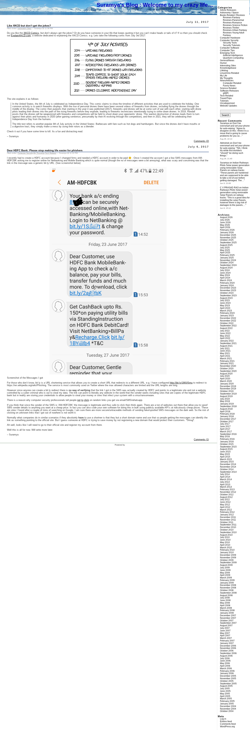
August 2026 (226, 217)
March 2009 (226, 577)
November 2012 (228, 492)
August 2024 (226, 267)
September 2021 (228, 343)
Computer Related (232, 83)
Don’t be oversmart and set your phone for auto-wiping (235, 126)
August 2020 (226, 373)
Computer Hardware (230, 38)
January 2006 (227, 673)
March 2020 (226, 381)
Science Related (228, 88)
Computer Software (229, 48)
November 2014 (228, 467)
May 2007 (225, 633)
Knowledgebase (228, 68)
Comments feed (228, 724)
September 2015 (228, 446)
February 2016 (227, 439)
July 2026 (225, 220)
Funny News (229, 85)
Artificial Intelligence (233, 55)
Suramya (224, 123)
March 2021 (226, 358)
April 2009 (225, 575)
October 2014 (227, 469)
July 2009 (225, 567)
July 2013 (225, 482)
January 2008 (227, 613)
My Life (223, 75)
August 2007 (226, 625)
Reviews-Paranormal (233, 20)
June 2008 (225, 600)
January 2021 (227, 363)
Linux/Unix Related (229, 73)
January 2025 (227, 257)
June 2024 (225, 273)
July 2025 (225, 247)
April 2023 (225, 308)
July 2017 (225, 424)
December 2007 (228, 615)
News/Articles (227, 80)
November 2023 (228, 290)
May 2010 (225, 542)
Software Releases (229, 90)
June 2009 (225, 570)
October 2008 (227, 590)
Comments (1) (201, 439)
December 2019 (228, 386)
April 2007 (225, 635)
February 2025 (227, 255)
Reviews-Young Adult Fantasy (233, 34)
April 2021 (225, 356)
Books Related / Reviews (232, 15)
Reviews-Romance (232, 22)
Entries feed (226, 721)
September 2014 (228, 472)
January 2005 (227, 703)
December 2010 (228, 527)
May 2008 (225, 603)
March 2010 (226, 547)
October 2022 (227, 323)
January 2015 (227, 461)
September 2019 (228, 393)
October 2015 (227, 444)
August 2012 (226, 497)
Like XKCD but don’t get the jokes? (29, 25)
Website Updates (228, 105)
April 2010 (225, 545)
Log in (223, 719)
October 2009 (227, 560)
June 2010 (225, 540)
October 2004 (227, 711)
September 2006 (228, 653)
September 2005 (228, 683)
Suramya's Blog (117, 5)
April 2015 (225, 456)
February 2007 (227, 640)
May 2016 (225, 436)
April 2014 (225, 477)
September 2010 (228, 532)
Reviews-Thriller (231, 27)
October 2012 (227, 494)
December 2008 (228, 585)
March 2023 (226, 310)
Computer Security (25, 153)
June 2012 (225, 502)
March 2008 (226, 608)
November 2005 (228, 678)
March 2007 (226, 638)
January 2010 (227, 552)
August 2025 (226, 245)
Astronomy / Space (229, 12)
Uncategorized (227, 103)
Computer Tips (227, 50)
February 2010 (227, 550)
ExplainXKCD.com (21, 35)
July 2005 (225, 688)
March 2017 (226, 431)
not (79, 400)
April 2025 (225, 252)
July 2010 (225, 537)
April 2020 (225, 378)
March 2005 (226, 698)
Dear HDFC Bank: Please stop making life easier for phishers (45, 150)
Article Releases (228, 10)
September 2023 (228, 295)
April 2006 (225, 666)
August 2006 (226, 656)
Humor (223, 63)
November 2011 (228, 520)
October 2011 (226, 522)
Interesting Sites (24, 28)
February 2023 (227, 313)
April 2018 (225, 411)
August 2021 (226, 346)
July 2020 (225, 376)
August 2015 (226, 449)
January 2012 (227, 514)
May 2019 (225, 401)
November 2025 (228, 237)
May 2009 (225, 572)
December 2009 (228, 555)
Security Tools (230, 42)
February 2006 (227, 671)
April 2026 (225, 227)
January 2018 (227, 416)
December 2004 (228, 706)
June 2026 (225, 222)
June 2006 (225, 661)
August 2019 (226, 396)
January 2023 (227, 315)
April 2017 (225, 429)
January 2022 (227, 341)
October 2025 (227, 240)
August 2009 (226, 565)
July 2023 (225, 300)
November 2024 (228, 260)
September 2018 (228, 406)
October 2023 (227, 293)
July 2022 (225, 330)
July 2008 (225, 597)
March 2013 (226, 487)
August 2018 (226, 409)
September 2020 (228, 371)
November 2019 (228, 388)
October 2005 (227, 681)
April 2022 (225, 338)
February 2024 (227, 283)
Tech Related (50, 153)
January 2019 (227, 404)
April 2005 (225, 696)
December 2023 (228, 288)
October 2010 (227, 530)
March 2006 (226, 668)
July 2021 (225, 348)
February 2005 (227, 701)
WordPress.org (227, 726)
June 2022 (225, 333)
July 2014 (225, 474)
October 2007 (227, 620)
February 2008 (227, 610)
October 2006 (227, 650)
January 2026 (227, 232)
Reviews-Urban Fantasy (235, 30)
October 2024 (227, 262)
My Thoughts (38, 153)
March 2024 (226, 280)
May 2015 (225, 454)
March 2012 (226, 509)
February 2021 (227, 361)
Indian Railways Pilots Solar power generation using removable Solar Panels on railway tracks (234, 166)
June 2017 (225, 426)
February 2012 (227, 512)
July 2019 (225, 399)
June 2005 (225, 691)
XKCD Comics (31, 33)
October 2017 (227, 421)
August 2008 (226, 595)
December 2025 (228, 235)
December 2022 (228, 318)
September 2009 (228, 562)
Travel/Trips (226, 98)
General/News (227, 60)
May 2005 (225, 693)
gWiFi (226, 93)
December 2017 (228, 419)
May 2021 (225, 353)
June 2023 (225, 303)
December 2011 (228, 517)
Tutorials (224, 101)
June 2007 (225, 630)
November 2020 (228, 366)
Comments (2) (201, 141)
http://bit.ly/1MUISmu (181, 383)
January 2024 (227, 285)
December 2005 (228, 676)
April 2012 (225, 507)
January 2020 (227, 383)
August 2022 (226, 328)
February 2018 (227, 414)
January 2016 (227, 441)
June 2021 (225, 351)
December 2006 (228, 646)
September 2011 (228, 524)
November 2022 (228, 320)
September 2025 (228, 242)
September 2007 (228, 623)
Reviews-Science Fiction (235, 25)
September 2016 (228, 434)
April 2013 (225, 484)
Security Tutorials (231, 45)
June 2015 (225, 451)
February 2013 (227, 489)
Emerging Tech (227, 53)
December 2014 (228, 464)
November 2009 (228, 557)
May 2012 (225, 504)
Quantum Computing (233, 58)
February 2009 (227, 580)
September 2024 (228, 265)
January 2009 (227, 583)
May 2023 (225, 305)
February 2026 (227, 230)
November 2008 (228, 587)
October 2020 (227, 368)
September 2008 (228, 593)
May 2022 (225, 336)
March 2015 (226, 459)
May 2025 (225, 250)
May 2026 (225, 225)
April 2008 (225, 605)
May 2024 (225, 275)
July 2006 (225, 658)
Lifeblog (224, 70)
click (86, 400)
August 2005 (226, 686)
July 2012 (225, 499)
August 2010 (226, 535)
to (82, 400)
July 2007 (225, 628)
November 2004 (228, 709)
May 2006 (225, 663)
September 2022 (228, 325)
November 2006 (228, 648)
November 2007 (228, 618)
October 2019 (227, 391)
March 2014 (226, 479)
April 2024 (225, 278)
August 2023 (226, 298)
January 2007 (227, 643)
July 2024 (225, 270)
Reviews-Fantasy (231, 17)
